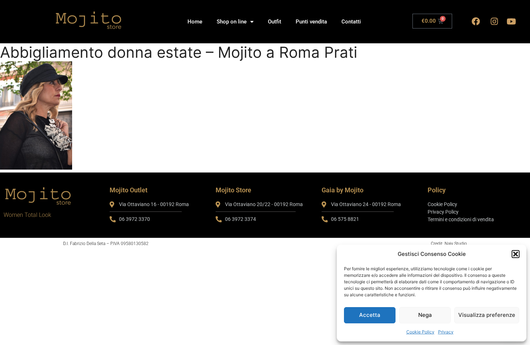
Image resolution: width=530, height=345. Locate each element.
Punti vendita (311, 21)
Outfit (274, 21)
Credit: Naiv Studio (449, 243)
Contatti (351, 21)
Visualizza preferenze (486, 314)
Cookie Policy (420, 332)
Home (194, 21)
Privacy (446, 332)
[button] (515, 254)
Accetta (369, 314)
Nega (425, 314)
